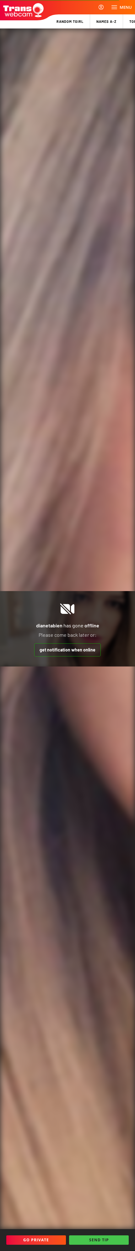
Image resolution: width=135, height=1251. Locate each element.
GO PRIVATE (36, 1240)
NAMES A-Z (106, 21)
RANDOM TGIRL (70, 21)
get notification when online (67, 649)
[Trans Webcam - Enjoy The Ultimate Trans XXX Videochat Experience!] (23, 10)
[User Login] (101, 7)
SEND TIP (99, 1240)
